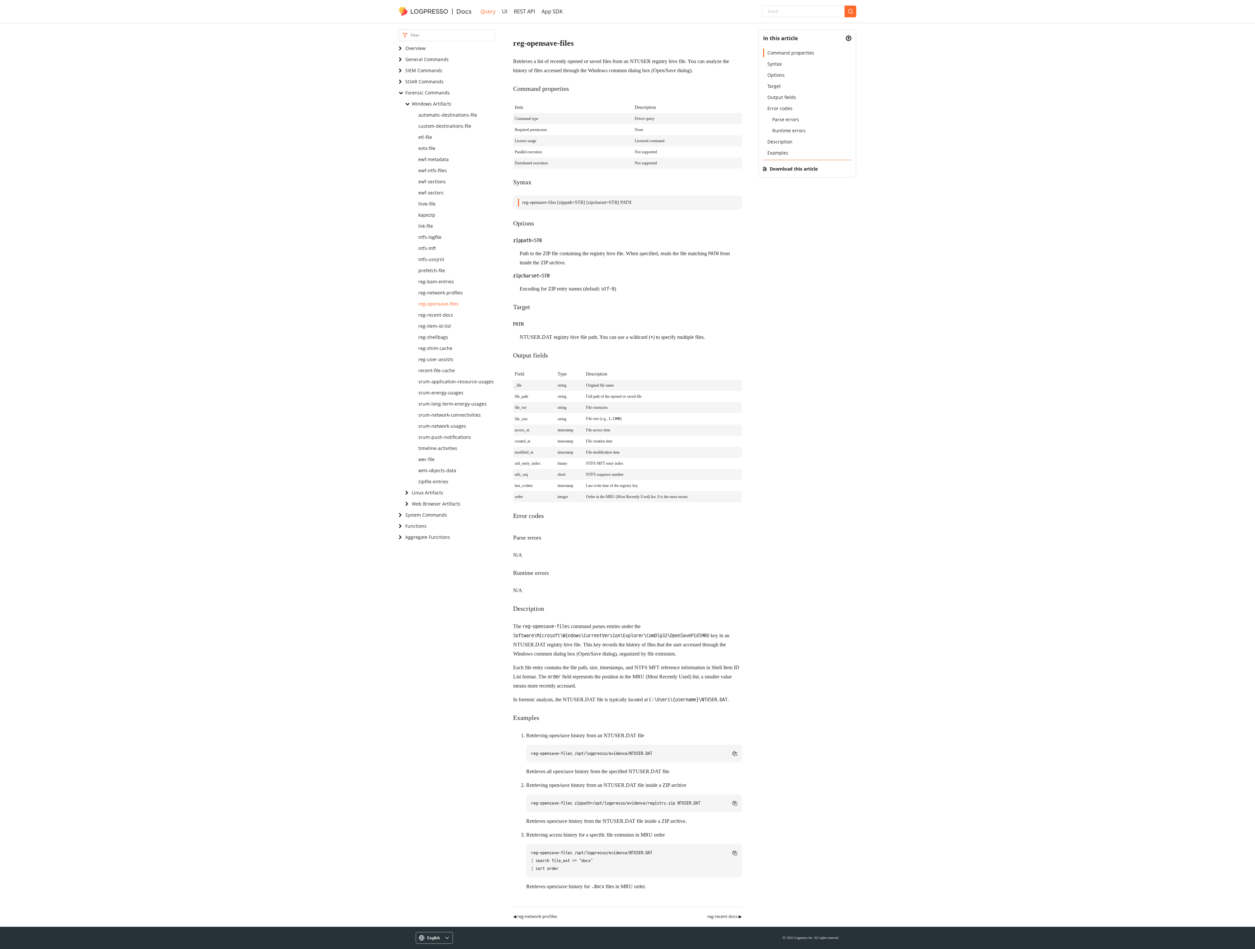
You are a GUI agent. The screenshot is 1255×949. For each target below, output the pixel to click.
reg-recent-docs (435, 315)
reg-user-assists (435, 359)
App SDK (552, 11)
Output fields (781, 97)
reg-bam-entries (436, 281)
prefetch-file (431, 270)
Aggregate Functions (427, 537)
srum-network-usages (442, 426)
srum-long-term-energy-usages (452, 404)
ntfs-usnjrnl (431, 259)
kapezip (426, 215)
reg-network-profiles (440, 293)
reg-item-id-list (434, 326)
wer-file (426, 459)
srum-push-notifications (444, 437)
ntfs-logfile (430, 237)
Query (487, 11)
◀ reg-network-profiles (535, 916)
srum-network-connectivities (449, 415)
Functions (416, 526)
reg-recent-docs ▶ (724, 916)
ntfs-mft (427, 248)
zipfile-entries (433, 481)
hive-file (427, 204)
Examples (777, 153)
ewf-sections (432, 181)
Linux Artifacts (427, 493)
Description (780, 142)
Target (774, 86)
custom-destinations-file (444, 126)
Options (776, 75)
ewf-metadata (433, 159)
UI (504, 11)
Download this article (794, 169)
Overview (415, 48)
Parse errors (785, 119)
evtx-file (426, 148)
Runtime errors (789, 130)
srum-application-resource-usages (456, 381)
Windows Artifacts (431, 104)
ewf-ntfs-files (432, 170)
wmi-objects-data (437, 470)
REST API (524, 11)
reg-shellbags (433, 337)
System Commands (426, 515)
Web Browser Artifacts (436, 504)
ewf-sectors (430, 193)
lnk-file (425, 226)
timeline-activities (437, 448)
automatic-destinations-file (447, 115)
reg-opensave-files (438, 304)
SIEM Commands (423, 70)
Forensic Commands (427, 93)
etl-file (425, 137)
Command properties (790, 53)
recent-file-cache (436, 370)
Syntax (774, 64)
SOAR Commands (424, 81)
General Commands (427, 59)
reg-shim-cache (435, 348)
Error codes (780, 108)
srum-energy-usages (440, 393)
